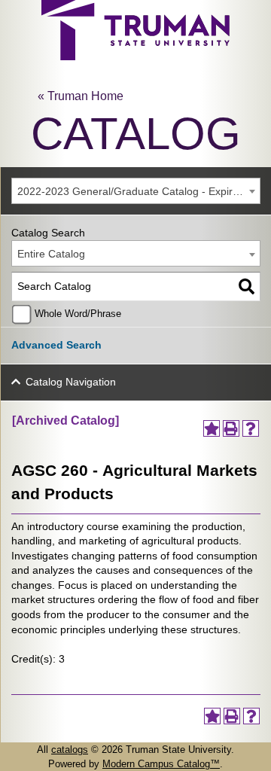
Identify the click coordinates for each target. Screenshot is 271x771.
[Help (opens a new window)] (250, 428)
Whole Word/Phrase (78, 314)
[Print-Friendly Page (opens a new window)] (231, 428)
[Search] (246, 286)
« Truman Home (80, 96)
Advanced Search (56, 345)
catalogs (69, 749)
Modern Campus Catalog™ (161, 763)
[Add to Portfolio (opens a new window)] (211, 428)
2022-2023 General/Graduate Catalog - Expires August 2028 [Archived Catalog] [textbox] (138, 191)
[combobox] (135, 191)
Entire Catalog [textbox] (51, 254)
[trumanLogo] (135, 56)
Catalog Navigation (71, 382)
